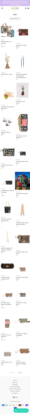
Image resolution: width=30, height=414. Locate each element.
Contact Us (15, 393)
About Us (15, 382)
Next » (20, 372)
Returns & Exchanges (15, 389)
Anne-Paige (17, 401)
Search (15, 380)
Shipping (15, 384)
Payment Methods (15, 386)
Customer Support (15, 391)
